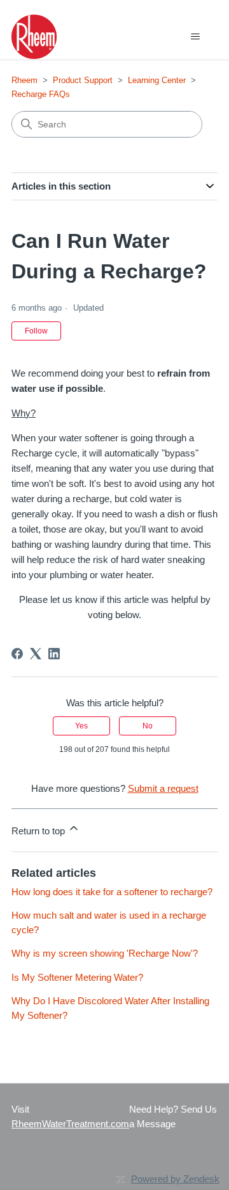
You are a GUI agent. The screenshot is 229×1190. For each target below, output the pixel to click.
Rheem (24, 80)
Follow (36, 331)
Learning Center (157, 80)
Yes (81, 725)
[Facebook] (17, 653)
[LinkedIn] (54, 653)
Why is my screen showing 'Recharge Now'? (104, 953)
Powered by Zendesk (175, 1179)
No (147, 725)
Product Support (83, 80)
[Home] (34, 37)
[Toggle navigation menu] (195, 37)
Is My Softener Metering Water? (77, 977)
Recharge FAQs (40, 94)
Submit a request (163, 788)
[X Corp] (35, 653)
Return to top (39, 830)
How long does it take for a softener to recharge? (111, 891)
